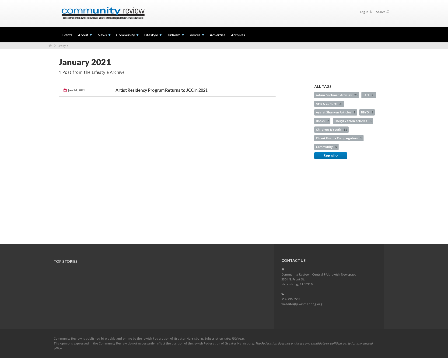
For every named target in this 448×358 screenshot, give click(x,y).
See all (329, 155)
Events (67, 35)
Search (380, 12)
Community (326, 147)
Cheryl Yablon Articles (352, 121)
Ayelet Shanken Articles (335, 112)
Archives (238, 35)
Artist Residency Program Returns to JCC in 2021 (162, 90)
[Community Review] (103, 13)
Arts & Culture (329, 104)
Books (322, 121)
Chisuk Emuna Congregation (339, 138)
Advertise (217, 35)
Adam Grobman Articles (336, 95)
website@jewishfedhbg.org (301, 304)
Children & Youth (331, 129)
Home (50, 45)
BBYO (367, 112)
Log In (364, 12)
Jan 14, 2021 (76, 90)
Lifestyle (63, 46)
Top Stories (65, 261)
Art (368, 95)
